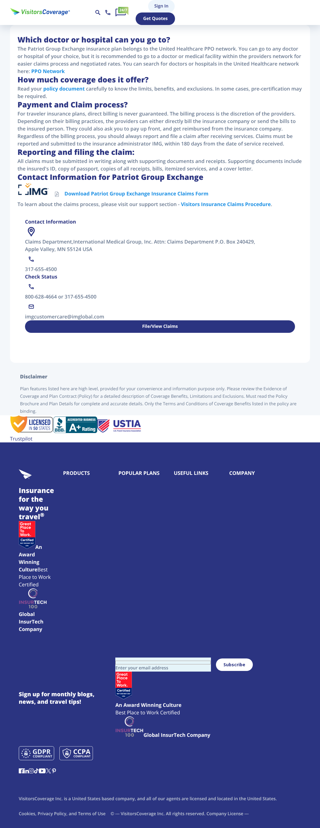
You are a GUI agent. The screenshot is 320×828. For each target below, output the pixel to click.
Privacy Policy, (53, 814)
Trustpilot (21, 438)
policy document (64, 88)
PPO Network (48, 71)
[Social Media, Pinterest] (54, 771)
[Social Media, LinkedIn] (26, 771)
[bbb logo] (75, 431)
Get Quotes (155, 19)
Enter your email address (141, 668)
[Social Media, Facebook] (21, 771)
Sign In (151, 6)
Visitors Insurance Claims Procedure (226, 204)
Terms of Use (91, 814)
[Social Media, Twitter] (48, 771)
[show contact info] (107, 12)
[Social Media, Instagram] (31, 771)
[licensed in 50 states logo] (31, 431)
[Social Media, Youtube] (42, 771)
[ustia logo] (119, 431)
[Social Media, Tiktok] (36, 771)
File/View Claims (160, 326)
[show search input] (97, 12)
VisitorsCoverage (138, 814)
